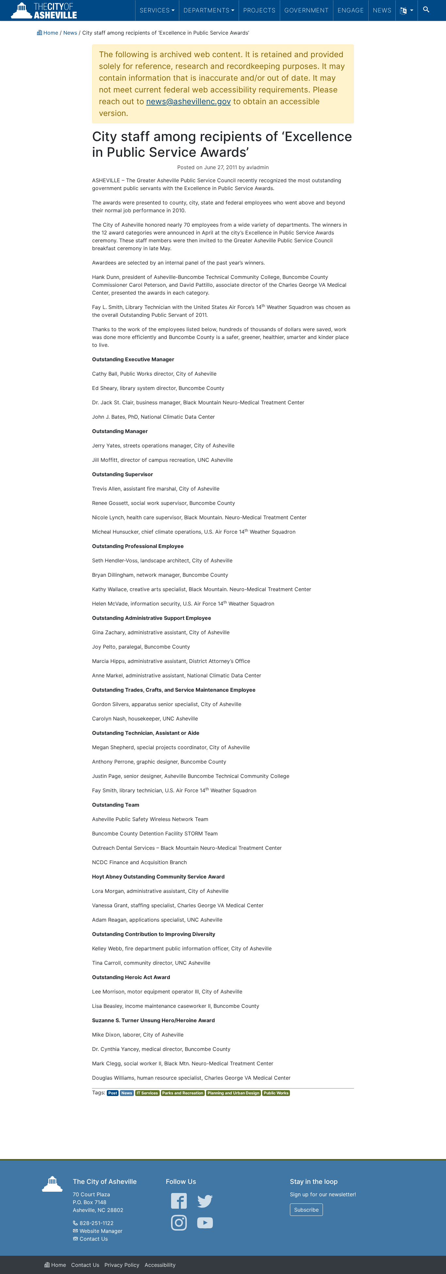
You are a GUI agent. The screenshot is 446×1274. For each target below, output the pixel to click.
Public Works (276, 1092)
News (382, 10)
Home (58, 1265)
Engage (351, 10)
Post (112, 1092)
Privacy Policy (121, 1265)
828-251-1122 (97, 1223)
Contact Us (94, 1238)
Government (306, 10)
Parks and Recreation (182, 1092)
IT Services (147, 1092)
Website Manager (101, 1231)
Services (155, 10)
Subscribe (306, 1209)
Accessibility (160, 1265)
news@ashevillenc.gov (188, 101)
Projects (259, 10)
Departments (206, 10)
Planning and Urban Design (233, 1092)
